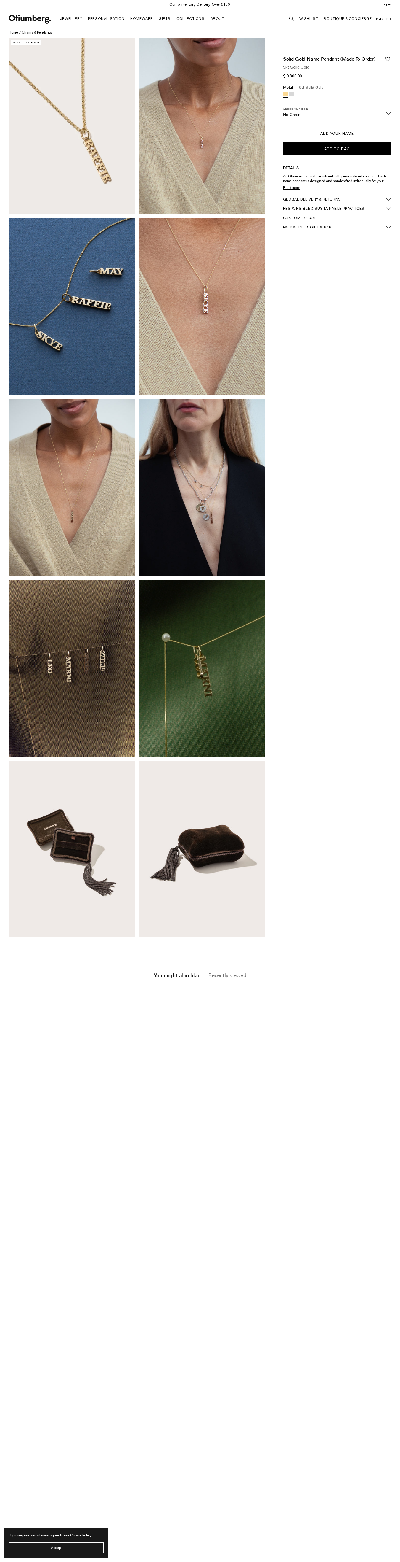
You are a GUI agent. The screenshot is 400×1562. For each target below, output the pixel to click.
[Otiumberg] (30, 19)
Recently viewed (227, 975)
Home (13, 32)
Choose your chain (295, 109)
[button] (337, 133)
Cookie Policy (80, 1535)
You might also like (176, 975)
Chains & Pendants (37, 32)
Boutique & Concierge (348, 18)
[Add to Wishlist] (387, 59)
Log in (386, 3)
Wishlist (308, 18)
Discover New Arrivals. (200, 4)
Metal (303, 87)
